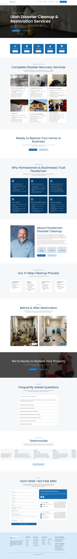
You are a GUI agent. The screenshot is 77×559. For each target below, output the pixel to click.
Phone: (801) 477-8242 (45, 506)
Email (12, 494)
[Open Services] (46, 1)
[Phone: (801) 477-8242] (41, 506)
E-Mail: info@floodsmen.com (60, 549)
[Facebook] (41, 497)
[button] (12, 330)
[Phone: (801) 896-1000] (41, 516)
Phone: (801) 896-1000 (59, 548)
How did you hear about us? (14, 510)
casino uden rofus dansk (4, 4)
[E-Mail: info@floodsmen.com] (41, 518)
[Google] (43, 497)
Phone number (13, 497)
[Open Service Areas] (54, 1)
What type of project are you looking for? (16, 507)
